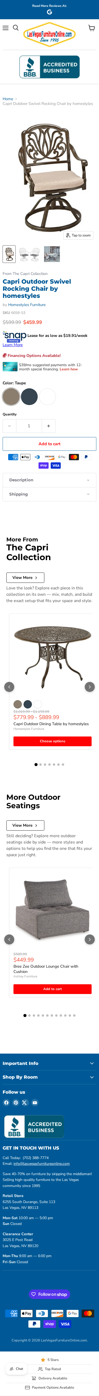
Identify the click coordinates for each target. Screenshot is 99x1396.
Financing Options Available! (34, 355)
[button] (49, 480)
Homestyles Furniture (27, 304)
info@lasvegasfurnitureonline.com (41, 1163)
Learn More (13, 344)
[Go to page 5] (54, 764)
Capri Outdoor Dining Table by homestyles (51, 723)
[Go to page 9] (61, 1015)
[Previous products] (9, 687)
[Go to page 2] (40, 764)
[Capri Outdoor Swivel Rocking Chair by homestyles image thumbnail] (9, 254)
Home (8, 99)
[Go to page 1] (36, 764)
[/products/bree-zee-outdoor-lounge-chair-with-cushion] (52, 911)
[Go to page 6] (58, 764)
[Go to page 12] (74, 1015)
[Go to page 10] (65, 1015)
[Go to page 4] (49, 764)
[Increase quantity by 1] (48, 426)
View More (22, 577)
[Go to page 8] (56, 1015)
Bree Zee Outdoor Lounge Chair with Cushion (45, 969)
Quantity (10, 414)
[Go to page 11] (70, 1015)
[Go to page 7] (63, 764)
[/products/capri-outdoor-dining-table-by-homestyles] (52, 657)
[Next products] (90, 687)
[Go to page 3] (45, 764)
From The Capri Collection (25, 274)
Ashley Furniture (25, 976)
